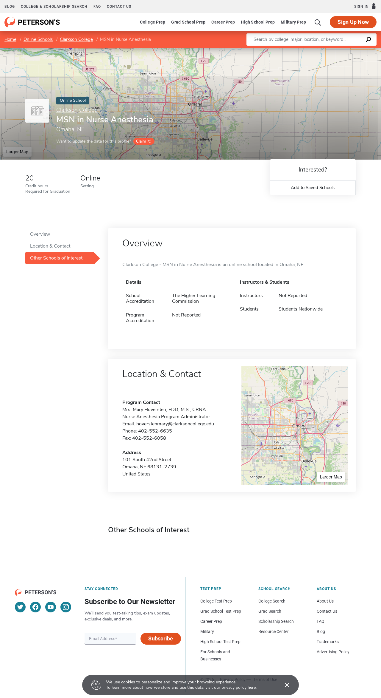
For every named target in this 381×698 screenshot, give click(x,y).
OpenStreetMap (340, 50)
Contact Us (327, 611)
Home (10, 39)
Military (207, 631)
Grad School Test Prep (220, 611)
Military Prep (293, 22)
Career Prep (223, 22)
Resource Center (273, 631)
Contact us (119, 6)
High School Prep (258, 22)
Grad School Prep (188, 22)
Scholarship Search (276, 621)
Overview (40, 234)
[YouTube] (50, 607)
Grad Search (269, 611)
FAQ (97, 6)
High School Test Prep (220, 641)
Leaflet (311, 50)
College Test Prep (216, 601)
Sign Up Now (353, 22)
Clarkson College (76, 39)
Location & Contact (50, 246)
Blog (9, 6)
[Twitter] (20, 607)
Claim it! (143, 141)
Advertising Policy (333, 651)
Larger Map (17, 152)
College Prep (152, 22)
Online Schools (38, 39)
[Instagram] (65, 607)
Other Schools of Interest (56, 258)
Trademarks (328, 641)
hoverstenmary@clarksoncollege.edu (175, 424)
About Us (325, 601)
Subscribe (160, 638)
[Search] (318, 22)
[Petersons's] (32, 22)
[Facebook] (35, 607)
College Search (271, 601)
